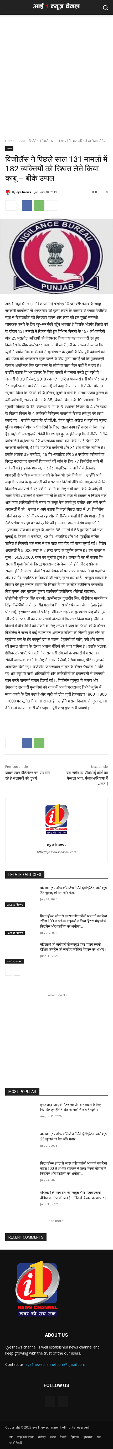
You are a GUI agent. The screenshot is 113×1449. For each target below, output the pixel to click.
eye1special (14, 961)
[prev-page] (8, 972)
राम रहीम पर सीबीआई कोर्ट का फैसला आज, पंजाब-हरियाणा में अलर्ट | (87, 778)
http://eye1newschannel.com (56, 852)
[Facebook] (27, 205)
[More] (51, 205)
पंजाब (22, 141)
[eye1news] (8, 192)
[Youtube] (63, 1401)
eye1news (23, 192)
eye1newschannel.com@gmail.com (55, 1364)
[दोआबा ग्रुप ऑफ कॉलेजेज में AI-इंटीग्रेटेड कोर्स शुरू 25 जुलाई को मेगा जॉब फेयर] (20, 896)
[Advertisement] (56, 73)
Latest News (15, 904)
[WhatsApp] (39, 205)
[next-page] (17, 972)
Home (9, 141)
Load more (55, 1221)
